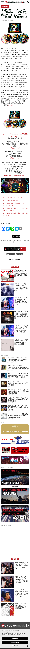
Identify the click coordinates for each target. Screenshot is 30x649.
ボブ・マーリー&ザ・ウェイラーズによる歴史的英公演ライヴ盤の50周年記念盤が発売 (18, 391)
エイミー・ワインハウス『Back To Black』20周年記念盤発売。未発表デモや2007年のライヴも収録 (18, 375)
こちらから (11, 105)
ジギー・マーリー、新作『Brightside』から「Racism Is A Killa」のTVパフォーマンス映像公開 (18, 367)
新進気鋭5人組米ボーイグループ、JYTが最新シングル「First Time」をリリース (18, 407)
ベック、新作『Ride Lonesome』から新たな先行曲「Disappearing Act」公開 (18, 383)
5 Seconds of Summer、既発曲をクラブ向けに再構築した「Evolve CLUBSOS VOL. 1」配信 (18, 415)
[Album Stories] (15, 485)
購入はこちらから (15, 148)
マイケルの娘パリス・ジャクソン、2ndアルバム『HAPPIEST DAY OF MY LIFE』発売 (18, 399)
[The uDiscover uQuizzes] (15, 522)
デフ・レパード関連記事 (10, 200)
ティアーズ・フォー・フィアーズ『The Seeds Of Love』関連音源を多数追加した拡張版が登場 (18, 359)
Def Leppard (11, 254)
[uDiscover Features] (15, 504)
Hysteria (20, 254)
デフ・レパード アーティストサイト (14, 197)
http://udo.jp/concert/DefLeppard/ (15, 175)
